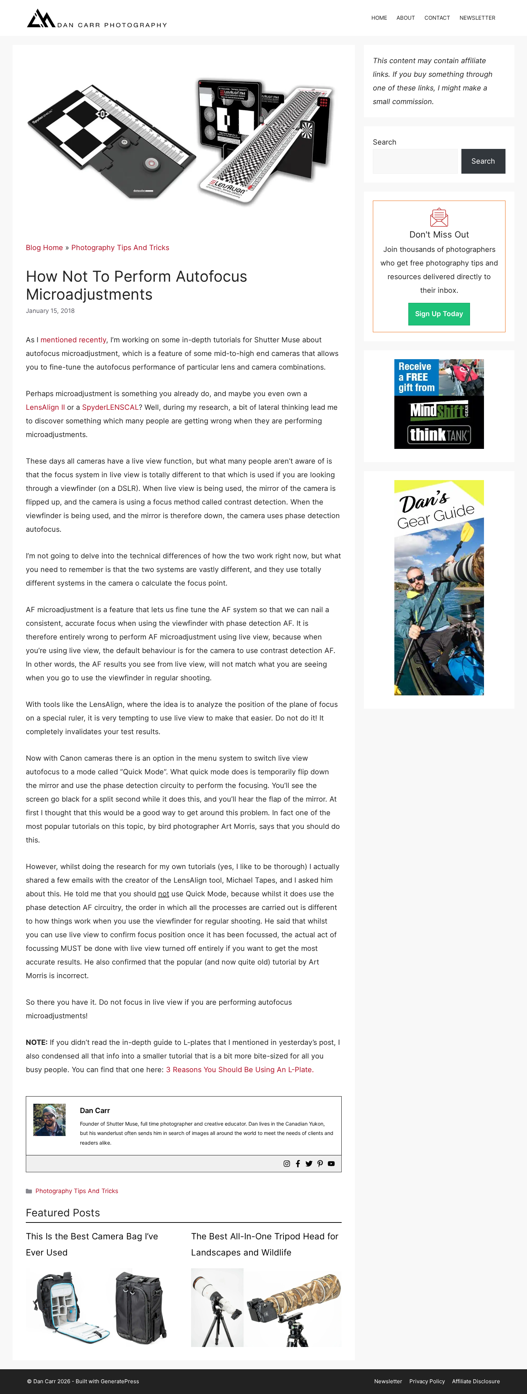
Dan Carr (95, 1110)
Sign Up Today (439, 314)
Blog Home (44, 247)
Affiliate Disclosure (476, 1381)
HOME (379, 17)
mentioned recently (73, 339)
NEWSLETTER (477, 17)
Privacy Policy (427, 1381)
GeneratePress (120, 1381)
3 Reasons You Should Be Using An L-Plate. (240, 1069)
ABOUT (406, 17)
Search (385, 142)
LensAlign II (45, 407)
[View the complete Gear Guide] (439, 587)
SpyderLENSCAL (110, 407)
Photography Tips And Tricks (120, 247)
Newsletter (388, 1381)
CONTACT (437, 17)
